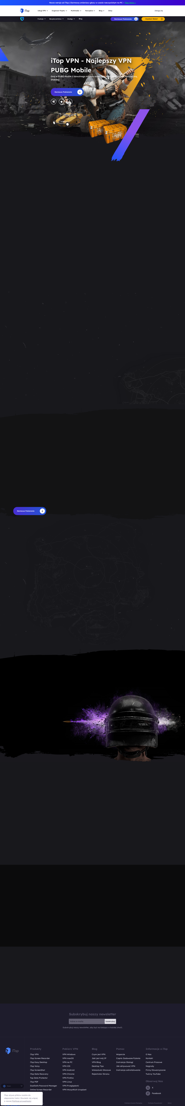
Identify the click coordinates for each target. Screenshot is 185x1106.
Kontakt (149, 1058)
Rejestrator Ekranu (100, 1074)
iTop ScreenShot (37, 1070)
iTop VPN (34, 1054)
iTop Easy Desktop (38, 1062)
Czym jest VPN (98, 1054)
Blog (80, 19)
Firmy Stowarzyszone (155, 1070)
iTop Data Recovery (39, 1074)
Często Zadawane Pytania (128, 1058)
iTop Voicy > (130, 2)
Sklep (110, 11)
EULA (169, 1103)
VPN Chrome (68, 1074)
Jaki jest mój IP (99, 1058)
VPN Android (68, 1070)
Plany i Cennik (36, 1093)
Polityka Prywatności (155, 1103)
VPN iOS (66, 1066)
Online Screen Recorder (41, 1089)
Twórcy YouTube (153, 1074)
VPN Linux (67, 1082)
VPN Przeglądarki (70, 1086)
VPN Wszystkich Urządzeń (74, 1089)
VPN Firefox (68, 1078)
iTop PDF (34, 1082)
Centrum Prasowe (154, 1062)
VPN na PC (67, 1062)
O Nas (148, 1054)
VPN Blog (96, 1062)
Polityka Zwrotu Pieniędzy (133, 1103)
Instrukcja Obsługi (124, 1062)
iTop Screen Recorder (40, 1058)
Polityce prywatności (21, 1101)
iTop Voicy (35, 1066)
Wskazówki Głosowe (101, 1070)
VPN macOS (68, 1058)
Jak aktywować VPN (125, 1066)
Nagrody (150, 1066)
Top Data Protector (39, 1078)
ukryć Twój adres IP (46, 710)
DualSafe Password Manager (43, 1086)
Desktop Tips (98, 1066)
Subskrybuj (110, 1021)
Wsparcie (120, 1054)
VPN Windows (68, 1054)
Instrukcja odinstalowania (128, 1070)
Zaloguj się (159, 11)
